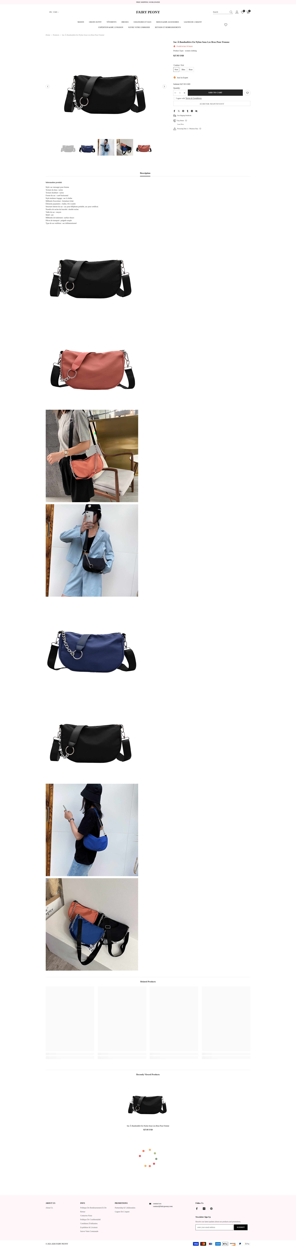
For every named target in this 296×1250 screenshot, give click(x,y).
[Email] (196, 111)
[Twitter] (179, 111)
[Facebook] (174, 111)
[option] (106, 86)
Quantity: (176, 88)
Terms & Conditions (193, 98)
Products (56, 35)
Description (145, 173)
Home (48, 35)
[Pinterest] (183, 111)
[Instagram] (204, 1208)
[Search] (223, 12)
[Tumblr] (188, 111)
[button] (48, 87)
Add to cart (215, 93)
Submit (241, 1227)
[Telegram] (192, 111)
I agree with (180, 98)
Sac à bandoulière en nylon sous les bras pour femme (148, 1126)
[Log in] (237, 12)
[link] (70, 1054)
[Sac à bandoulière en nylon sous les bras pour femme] (148, 1101)
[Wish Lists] (225, 24)
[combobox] (220, 12)
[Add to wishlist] (247, 93)
